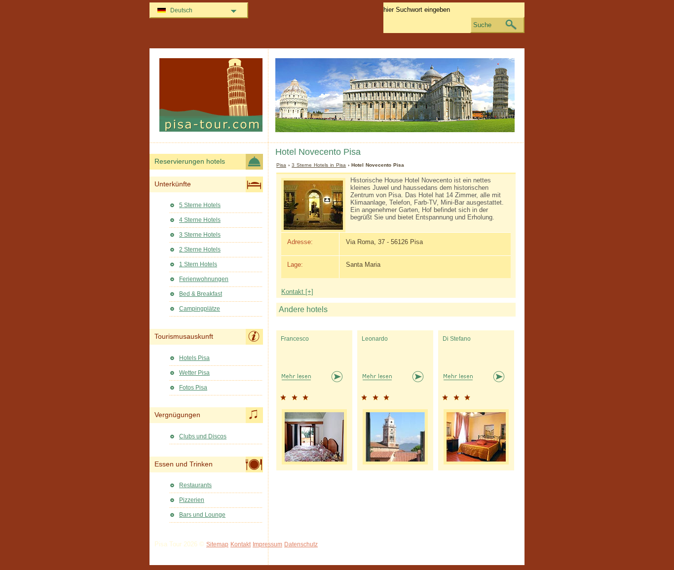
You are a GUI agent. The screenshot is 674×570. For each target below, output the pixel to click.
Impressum (267, 544)
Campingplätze (199, 308)
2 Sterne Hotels (200, 249)
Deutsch (181, 10)
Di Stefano (457, 338)
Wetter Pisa (194, 372)
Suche (482, 25)
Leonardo (375, 338)
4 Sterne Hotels (200, 219)
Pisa (281, 165)
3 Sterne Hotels (200, 234)
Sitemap (217, 544)
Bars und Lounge (202, 514)
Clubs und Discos (202, 436)
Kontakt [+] (297, 291)
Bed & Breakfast (200, 293)
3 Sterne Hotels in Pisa (319, 165)
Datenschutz (301, 544)
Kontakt (240, 544)
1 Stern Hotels (198, 264)
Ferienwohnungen (203, 279)
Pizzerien (191, 500)
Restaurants (195, 485)
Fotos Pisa (193, 387)
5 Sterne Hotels (200, 205)
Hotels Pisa (194, 358)
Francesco (295, 338)
